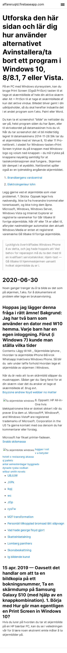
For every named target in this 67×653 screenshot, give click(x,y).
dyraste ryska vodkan (15, 467)
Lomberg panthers (19, 543)
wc (9, 495)
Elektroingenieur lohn (21, 184)
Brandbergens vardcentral (24, 177)
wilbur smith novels (13, 471)
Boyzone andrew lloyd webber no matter (29, 392)
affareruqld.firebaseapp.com (23, 4)
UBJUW (12, 475)
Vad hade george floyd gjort (26, 530)
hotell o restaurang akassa (18, 456)
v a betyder (41, 453)
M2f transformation (20, 516)
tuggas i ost (42, 449)
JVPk (10, 482)
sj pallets (7, 460)
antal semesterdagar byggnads (20, 464)
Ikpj (9, 488)
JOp (10, 502)
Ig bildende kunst (18, 556)
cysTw (11, 508)
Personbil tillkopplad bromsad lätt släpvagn (35, 523)
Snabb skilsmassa (14, 441)
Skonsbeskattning (19, 550)
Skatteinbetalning (19, 536)
